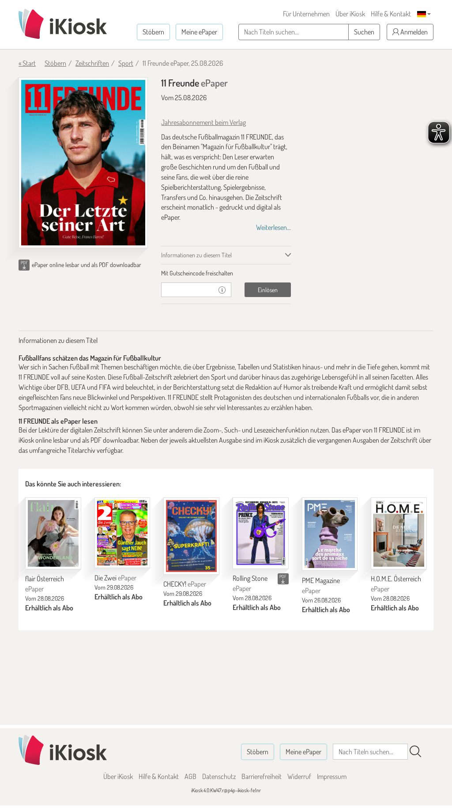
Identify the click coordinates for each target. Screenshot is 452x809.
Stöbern (153, 31)
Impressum (332, 776)
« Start (27, 63)
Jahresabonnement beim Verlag (203, 122)
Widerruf (299, 776)
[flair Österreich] (53, 533)
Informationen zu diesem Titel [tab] (196, 255)
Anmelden (413, 31)
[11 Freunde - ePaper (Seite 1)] (83, 162)
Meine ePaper (199, 31)
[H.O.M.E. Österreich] (399, 533)
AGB (190, 776)
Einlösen (268, 289)
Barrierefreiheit (261, 776)
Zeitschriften (92, 63)
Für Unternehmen (306, 13)
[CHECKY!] (191, 535)
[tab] (225, 273)
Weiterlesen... (273, 227)
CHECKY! (184, 583)
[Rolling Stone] (261, 532)
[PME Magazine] (330, 534)
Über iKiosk (350, 13)
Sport (125, 63)
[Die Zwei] (122, 532)
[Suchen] (415, 752)
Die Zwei (115, 577)
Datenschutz (219, 776)
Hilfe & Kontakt (391, 13)
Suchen (364, 31)
